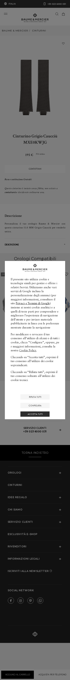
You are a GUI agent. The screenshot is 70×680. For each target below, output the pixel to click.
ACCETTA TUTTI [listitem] (35, 414)
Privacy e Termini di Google (33, 303)
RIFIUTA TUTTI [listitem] (35, 396)
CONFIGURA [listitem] (35, 405)
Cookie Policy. (28, 350)
